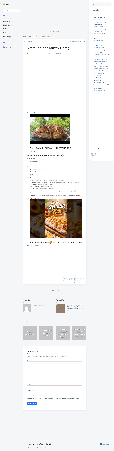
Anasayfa (6, 21)
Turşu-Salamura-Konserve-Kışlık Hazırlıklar (101, 85)
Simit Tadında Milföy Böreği (49, 48)
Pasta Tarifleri (97, 57)
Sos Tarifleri (96, 75)
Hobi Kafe (6, 29)
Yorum (29, 360)
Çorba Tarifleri (97, 24)
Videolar (6, 33)
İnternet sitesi (30, 390)
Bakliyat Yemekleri (98, 17)
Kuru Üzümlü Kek (54, 32)
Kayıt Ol (49, 444)
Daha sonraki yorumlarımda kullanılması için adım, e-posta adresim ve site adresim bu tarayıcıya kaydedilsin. (54, 399)
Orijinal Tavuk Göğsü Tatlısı (75, 305)
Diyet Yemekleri (97, 27)
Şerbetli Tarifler (97, 73)
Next (35, 113)
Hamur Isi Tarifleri (33, 36)
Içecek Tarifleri (97, 40)
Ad (28, 378)
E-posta (29, 384)
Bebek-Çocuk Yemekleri (99, 22)
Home (24, 36)
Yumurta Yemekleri (98, 90)
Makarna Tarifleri (98, 52)
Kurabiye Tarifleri (98, 50)
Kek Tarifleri (96, 45)
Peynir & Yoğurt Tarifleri (99, 61)
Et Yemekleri (96, 31)
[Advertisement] (11, 77)
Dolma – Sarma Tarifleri (99, 29)
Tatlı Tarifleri (96, 80)
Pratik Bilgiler (8, 25)
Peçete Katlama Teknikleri (100, 59)
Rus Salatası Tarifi (54, 291)
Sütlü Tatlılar (97, 78)
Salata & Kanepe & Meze (99, 68)
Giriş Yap (39, 444)
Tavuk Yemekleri (97, 82)
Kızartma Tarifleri (98, 47)
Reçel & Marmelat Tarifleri (100, 66)
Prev (28, 113)
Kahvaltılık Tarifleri (98, 43)
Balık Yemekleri (97, 20)
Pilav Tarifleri (97, 64)
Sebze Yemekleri (97, 71)
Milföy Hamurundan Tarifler (100, 54)
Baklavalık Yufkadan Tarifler (100, 15)
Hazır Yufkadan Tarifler (99, 36)
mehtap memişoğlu (39, 305)
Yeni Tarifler (96, 88)
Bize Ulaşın (7, 37)
